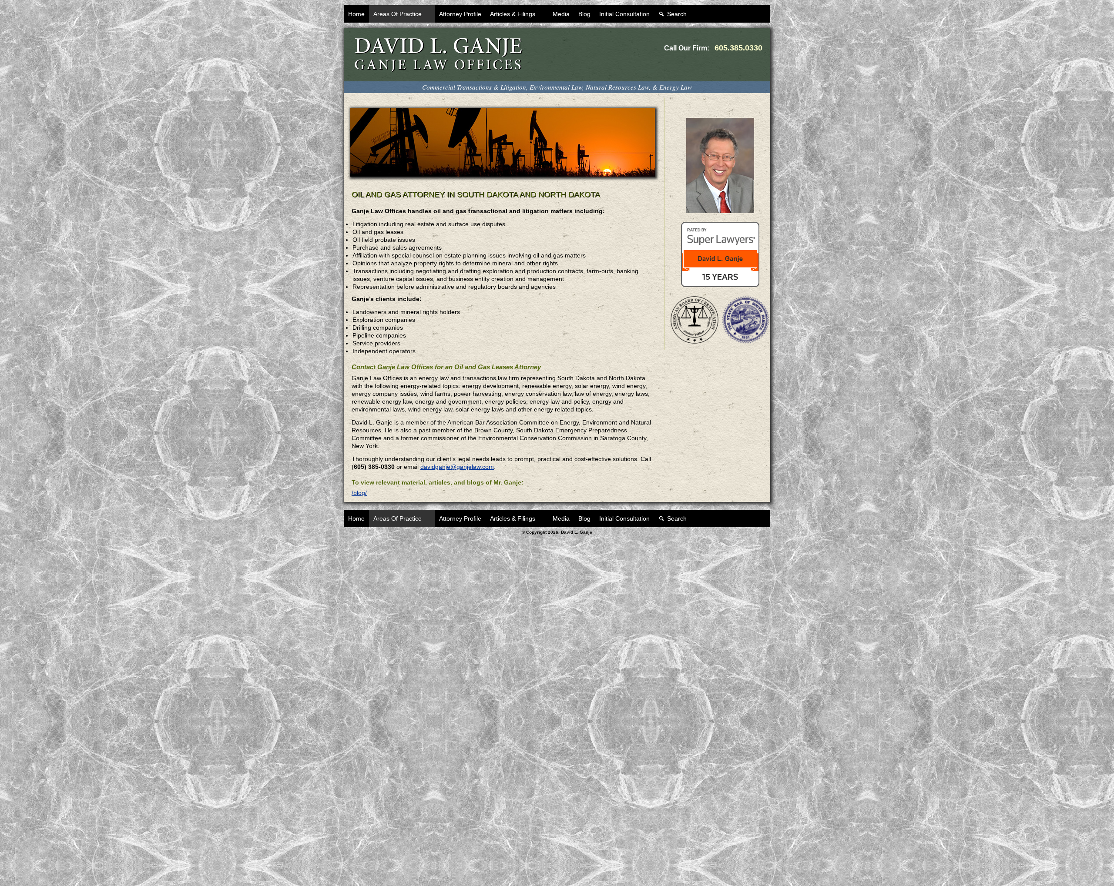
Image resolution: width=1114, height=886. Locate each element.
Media (561, 13)
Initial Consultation (624, 13)
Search (677, 13)
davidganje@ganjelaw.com (457, 466)
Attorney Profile (460, 13)
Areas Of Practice (397, 13)
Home (356, 13)
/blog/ (359, 492)
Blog (584, 13)
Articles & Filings (512, 13)
